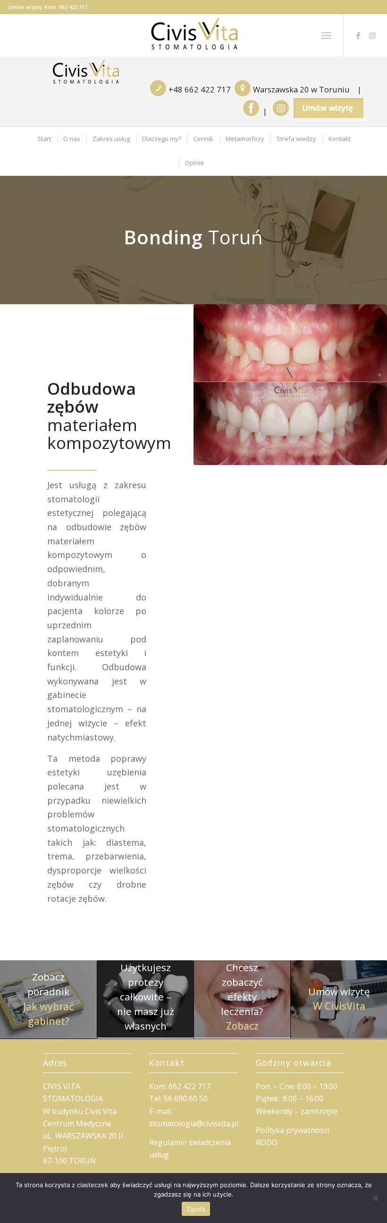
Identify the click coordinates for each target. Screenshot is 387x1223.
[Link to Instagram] (372, 35)
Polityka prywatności (292, 1130)
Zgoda (195, 1209)
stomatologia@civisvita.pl (193, 1123)
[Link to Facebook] (358, 35)
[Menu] (326, 35)
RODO (267, 1142)
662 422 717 (73, 6)
